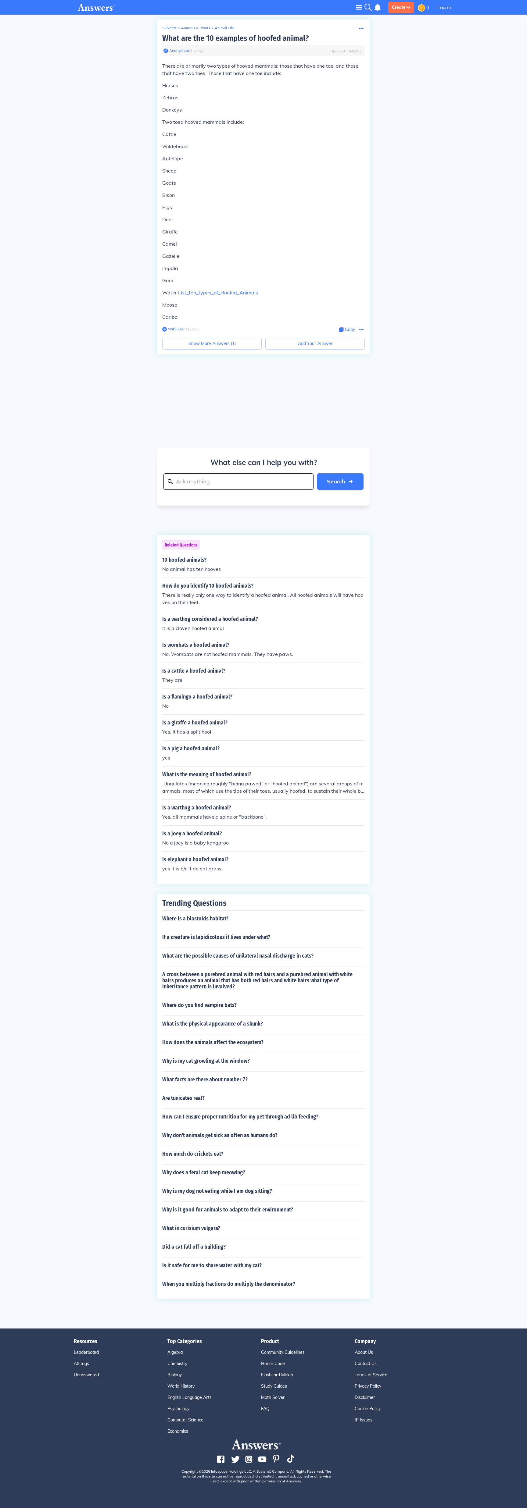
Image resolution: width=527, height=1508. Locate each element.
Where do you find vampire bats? (199, 1005)
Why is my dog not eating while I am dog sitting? (217, 1191)
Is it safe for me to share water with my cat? (212, 1265)
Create (399, 7)
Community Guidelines (283, 1352)
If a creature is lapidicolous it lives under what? (216, 937)
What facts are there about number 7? (205, 1079)
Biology (174, 1375)
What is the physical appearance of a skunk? (212, 1023)
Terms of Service (371, 1375)
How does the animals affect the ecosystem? (213, 1042)
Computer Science (185, 1420)
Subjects (169, 28)
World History (181, 1386)
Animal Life (224, 28)
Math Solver (273, 1397)
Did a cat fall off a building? (194, 1246)
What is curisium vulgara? (191, 1228)
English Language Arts (189, 1397)
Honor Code (273, 1363)
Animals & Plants (195, 28)
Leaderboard (86, 1352)
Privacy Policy (368, 1386)
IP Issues (363, 1420)
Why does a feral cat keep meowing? (203, 1172)
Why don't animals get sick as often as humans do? (220, 1135)
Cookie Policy (368, 1408)
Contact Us (366, 1363)
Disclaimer (365, 1397)
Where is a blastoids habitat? (195, 918)
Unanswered (86, 1375)
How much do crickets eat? (192, 1154)
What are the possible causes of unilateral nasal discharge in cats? (238, 955)
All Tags (81, 1363)
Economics (177, 1431)
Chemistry (177, 1363)
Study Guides (274, 1386)
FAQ (265, 1408)
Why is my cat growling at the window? (206, 1061)
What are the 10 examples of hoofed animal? (235, 38)
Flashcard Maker (277, 1375)
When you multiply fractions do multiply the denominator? (228, 1284)
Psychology (178, 1408)
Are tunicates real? (183, 1098)
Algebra (175, 1352)
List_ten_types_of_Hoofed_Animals (218, 293)
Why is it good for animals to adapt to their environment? (227, 1209)
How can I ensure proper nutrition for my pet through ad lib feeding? (240, 1116)
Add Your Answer (315, 343)
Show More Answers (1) (212, 343)
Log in (444, 7)
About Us (364, 1352)
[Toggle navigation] (359, 7)
